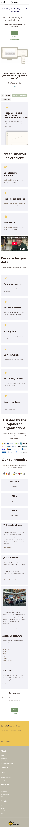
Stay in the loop (8, 227)
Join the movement (8, 465)
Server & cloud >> (7, 660)
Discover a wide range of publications (14, 203)
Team (2, 755)
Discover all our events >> (11, 580)
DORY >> (4, 654)
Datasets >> (5, 647)
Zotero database (5, 796)
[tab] (2, 95)
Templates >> (6, 663)
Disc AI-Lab (4, 772)
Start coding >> (8, 547)
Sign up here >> (5, 741)
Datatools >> (6, 649)
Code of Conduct (5, 760)
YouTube (3, 813)
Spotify (3, 808)
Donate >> (5, 684)
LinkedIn (3, 810)
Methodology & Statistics (7, 763)
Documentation (5, 794)
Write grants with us (6, 780)
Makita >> (5, 658)
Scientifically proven (6, 777)
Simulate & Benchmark (19, 95)
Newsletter (4, 791)
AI (2, 95)
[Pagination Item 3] (16, 628)
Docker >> (5, 651)
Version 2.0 (3, 775)
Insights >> (5, 656)
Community (4, 758)
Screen (8, 95)
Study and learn (9, 180)
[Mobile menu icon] (27, 2)
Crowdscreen (6, 99)
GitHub (3, 805)
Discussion (3, 789)
